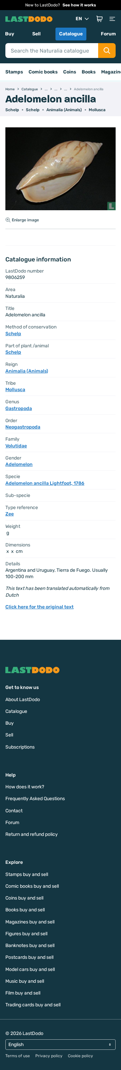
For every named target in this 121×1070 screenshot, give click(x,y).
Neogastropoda (22, 427)
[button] (99, 19)
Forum (108, 34)
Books (89, 72)
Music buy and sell (24, 981)
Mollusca (97, 109)
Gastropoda (18, 408)
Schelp (12, 109)
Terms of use (17, 1055)
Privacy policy (49, 1055)
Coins (69, 72)
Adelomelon (19, 464)
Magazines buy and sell (29, 922)
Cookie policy (80, 1055)
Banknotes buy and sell (29, 945)
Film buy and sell (22, 993)
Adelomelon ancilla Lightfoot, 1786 (44, 483)
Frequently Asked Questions (35, 798)
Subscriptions (20, 747)
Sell (36, 34)
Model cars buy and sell (30, 969)
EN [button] (79, 19)
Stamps (14, 72)
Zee (9, 514)
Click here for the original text (39, 607)
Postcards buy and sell (29, 957)
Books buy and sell (25, 910)
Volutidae (16, 446)
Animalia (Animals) (64, 109)
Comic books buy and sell (32, 886)
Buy (9, 34)
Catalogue (71, 34)
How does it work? (24, 787)
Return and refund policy (31, 834)
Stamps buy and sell (26, 874)
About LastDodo (22, 699)
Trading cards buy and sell (33, 1005)
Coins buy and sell (24, 898)
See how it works (79, 5)
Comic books (43, 72)
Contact (14, 811)
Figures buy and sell (26, 934)
